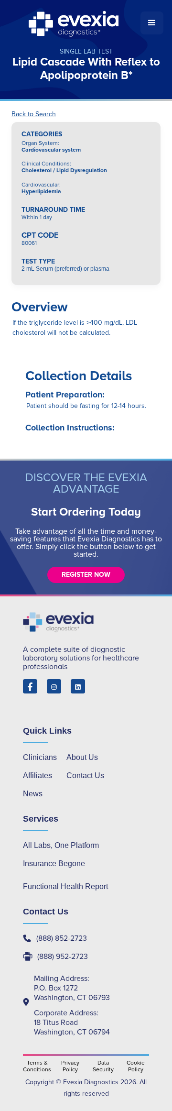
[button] (151, 22)
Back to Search (33, 114)
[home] (74, 23)
